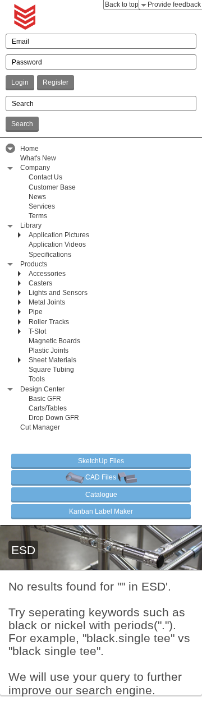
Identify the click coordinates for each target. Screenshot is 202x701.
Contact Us (45, 177)
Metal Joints (47, 302)
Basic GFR (45, 399)
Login (20, 82)
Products (33, 264)
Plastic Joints (48, 350)
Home (29, 149)
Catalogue (101, 495)
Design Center (42, 389)
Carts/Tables (48, 408)
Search (22, 124)
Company (35, 168)
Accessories (47, 274)
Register (55, 82)
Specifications (50, 255)
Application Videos (57, 244)
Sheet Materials (52, 360)
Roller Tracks (49, 322)
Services (42, 206)
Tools (37, 379)
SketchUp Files (101, 461)
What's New (38, 158)
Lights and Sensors (58, 293)
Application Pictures (59, 235)
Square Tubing (51, 369)
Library (31, 225)
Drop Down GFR (54, 418)
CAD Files (101, 477)
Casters (40, 283)
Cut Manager (40, 427)
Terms (38, 216)
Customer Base (52, 187)
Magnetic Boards (54, 341)
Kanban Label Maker (101, 511)
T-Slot (37, 331)
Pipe (36, 312)
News (37, 197)
